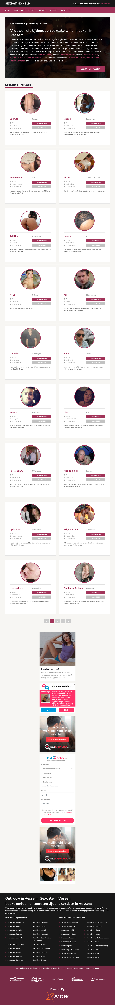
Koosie (13, 412)
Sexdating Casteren (40, 922)
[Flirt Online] (57, 698)
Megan (67, 119)
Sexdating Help (17, 3)
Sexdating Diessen (40, 960)
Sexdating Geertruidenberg (97, 946)
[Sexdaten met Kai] (84, 279)
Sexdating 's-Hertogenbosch (98, 938)
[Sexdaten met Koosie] (30, 396)
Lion (66, 412)
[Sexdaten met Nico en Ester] (30, 572)
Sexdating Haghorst (15, 960)
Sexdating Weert (93, 934)
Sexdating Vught (67, 930)
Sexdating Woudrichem (70, 957)
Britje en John (71, 529)
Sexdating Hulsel (14, 948)
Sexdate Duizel (44, 54)
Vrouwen (30, 10)
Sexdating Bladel (39, 944)
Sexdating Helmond (94, 926)
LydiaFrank (16, 529)
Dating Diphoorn (17, 61)
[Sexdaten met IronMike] (30, 338)
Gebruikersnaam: (47, 782)
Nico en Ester (17, 588)
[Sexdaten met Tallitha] (30, 220)
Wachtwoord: (46, 799)
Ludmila (14, 119)
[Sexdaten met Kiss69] (84, 162)
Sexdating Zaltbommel (70, 950)
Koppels (53, 10)
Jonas (67, 353)
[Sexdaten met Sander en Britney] (84, 572)
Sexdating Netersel (40, 934)
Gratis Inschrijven (57, 820)
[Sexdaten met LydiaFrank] (30, 514)
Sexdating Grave (93, 953)
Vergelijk (18, 10)
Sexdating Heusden (68, 942)
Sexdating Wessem (68, 953)
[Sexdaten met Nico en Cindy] (84, 455)
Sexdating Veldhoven (16, 944)
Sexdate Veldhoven (76, 58)
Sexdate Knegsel (34, 58)
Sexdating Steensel (15, 934)
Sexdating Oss (66, 946)
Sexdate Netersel (18, 58)
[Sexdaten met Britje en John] (84, 514)
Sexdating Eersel (39, 930)
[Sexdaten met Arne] (30, 279)
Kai (65, 295)
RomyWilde (16, 177)
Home (7, 10)
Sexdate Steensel (90, 54)
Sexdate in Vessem (90, 69)
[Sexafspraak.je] (57, 733)
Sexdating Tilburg (93, 930)
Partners (95, 968)
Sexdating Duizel (14, 926)
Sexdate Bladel (93, 58)
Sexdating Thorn (93, 950)
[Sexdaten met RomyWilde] (30, 162)
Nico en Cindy (71, 471)
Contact (88, 968)
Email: (43, 791)
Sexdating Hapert (39, 926)
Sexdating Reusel (39, 956)
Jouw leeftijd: (46, 773)
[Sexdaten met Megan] (84, 103)
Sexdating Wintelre (15, 930)
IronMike (14, 353)
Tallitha (14, 236)
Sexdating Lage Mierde (41, 948)
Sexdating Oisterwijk (69, 926)
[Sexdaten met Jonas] (84, 338)
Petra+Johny (16, 471)
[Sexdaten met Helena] (84, 220)
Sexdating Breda (93, 942)
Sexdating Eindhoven (69, 922)
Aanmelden (66, 10)
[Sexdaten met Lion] (84, 396)
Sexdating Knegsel (15, 938)
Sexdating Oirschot (15, 956)
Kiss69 (67, 177)
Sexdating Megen (93, 957)
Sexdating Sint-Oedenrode (97, 922)
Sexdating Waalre (14, 952)
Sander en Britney (73, 588)
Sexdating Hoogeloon (16, 922)
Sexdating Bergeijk (40, 952)
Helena (67, 236)
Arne (12, 295)
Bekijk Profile (42, 123)
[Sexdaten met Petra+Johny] (30, 455)
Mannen (42, 10)
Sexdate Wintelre (67, 54)
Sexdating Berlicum (68, 934)
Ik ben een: (45, 764)
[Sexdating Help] (46, 621)
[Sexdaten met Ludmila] (30, 103)
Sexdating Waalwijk (68, 938)
